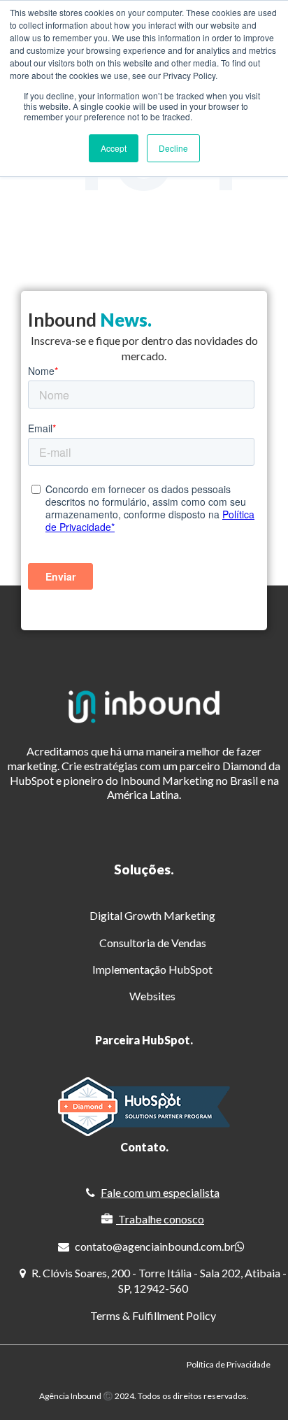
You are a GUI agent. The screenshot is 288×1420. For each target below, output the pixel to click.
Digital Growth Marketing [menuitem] (152, 915)
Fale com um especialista (160, 1192)
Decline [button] (173, 148)
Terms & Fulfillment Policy (153, 1315)
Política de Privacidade (229, 1364)
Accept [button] (114, 148)
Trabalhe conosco (161, 1219)
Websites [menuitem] (152, 995)
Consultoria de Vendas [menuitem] (152, 942)
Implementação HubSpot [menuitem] (152, 969)
